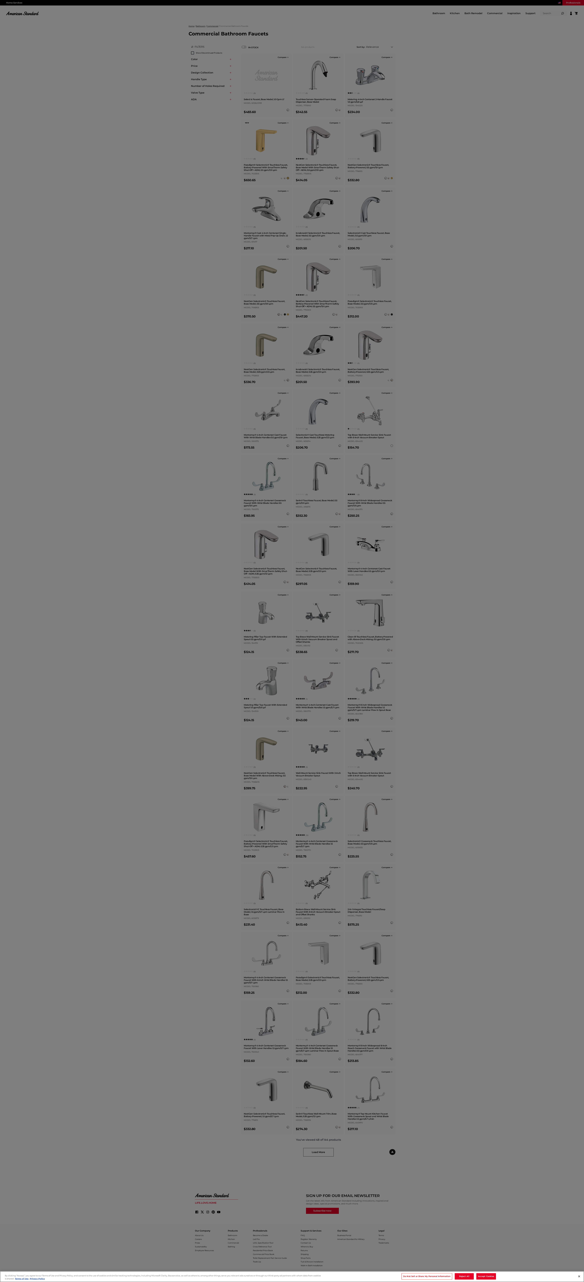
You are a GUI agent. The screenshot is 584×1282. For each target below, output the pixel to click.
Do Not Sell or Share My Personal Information (426, 1276)
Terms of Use (22, 1278)
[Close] (579, 1276)
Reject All (464, 1276)
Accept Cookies (486, 1276)
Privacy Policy (37, 1278)
